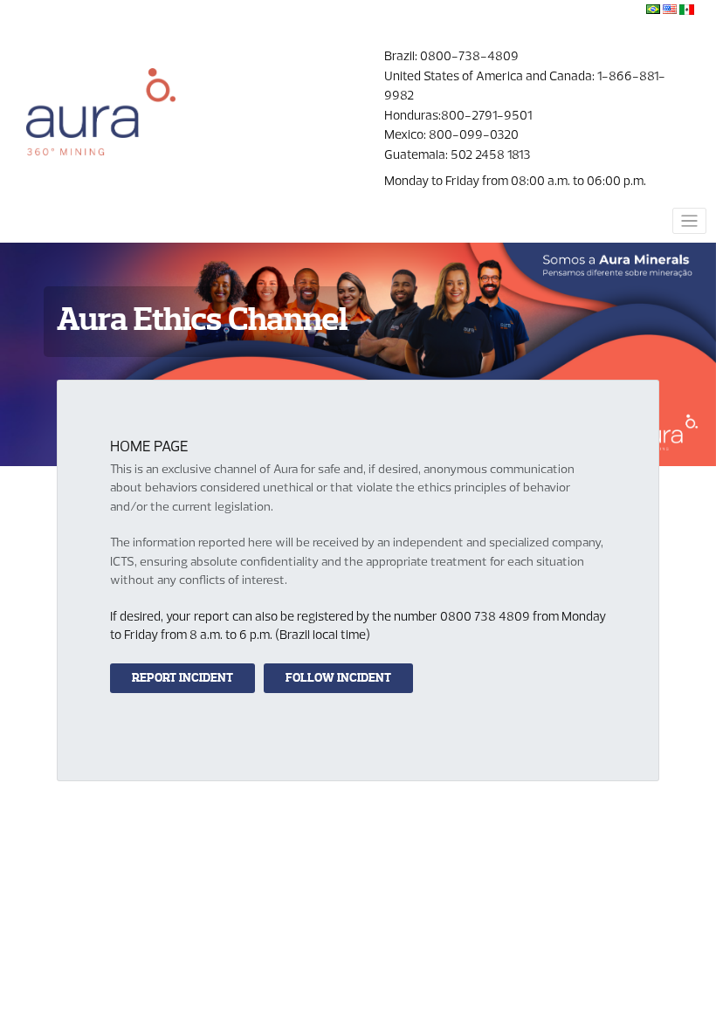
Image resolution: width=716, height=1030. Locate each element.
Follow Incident (338, 677)
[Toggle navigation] (689, 221)
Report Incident (182, 677)
